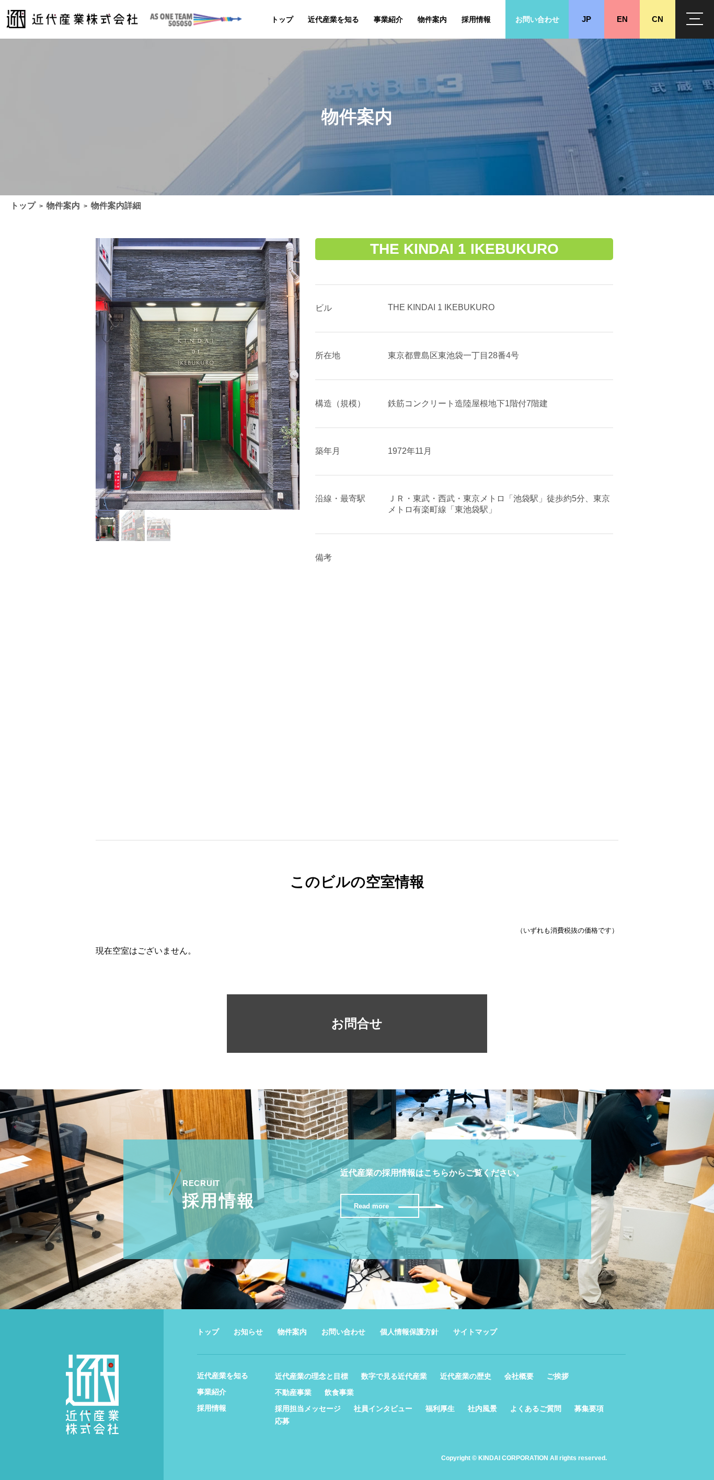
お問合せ (357, 1023)
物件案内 (63, 205)
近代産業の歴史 (465, 1376)
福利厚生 (440, 1408)
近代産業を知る (222, 1375)
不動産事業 (293, 1392)
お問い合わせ (343, 1332)
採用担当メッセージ (308, 1408)
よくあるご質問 (535, 1408)
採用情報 (211, 1408)
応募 (282, 1421)
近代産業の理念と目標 (311, 1376)
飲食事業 (339, 1392)
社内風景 (482, 1408)
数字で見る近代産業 (394, 1376)
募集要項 (589, 1408)
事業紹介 (211, 1392)
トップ (23, 205)
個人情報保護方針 (409, 1332)
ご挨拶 (558, 1376)
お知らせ (248, 1332)
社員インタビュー (383, 1408)
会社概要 (519, 1376)
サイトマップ (475, 1332)
